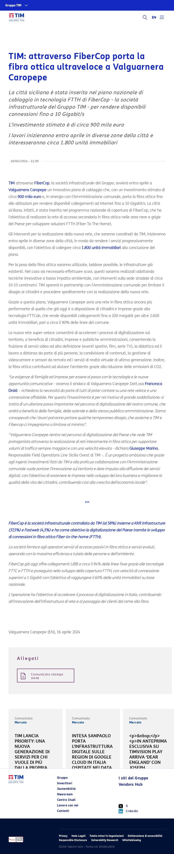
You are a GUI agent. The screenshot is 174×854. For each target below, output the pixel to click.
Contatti (63, 811)
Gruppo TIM (13, 5)
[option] (35, 755)
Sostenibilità (66, 789)
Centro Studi (66, 800)
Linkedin (132, 811)
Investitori (64, 783)
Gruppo (62, 778)
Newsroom (65, 794)
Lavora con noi (68, 805)
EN (154, 17)
